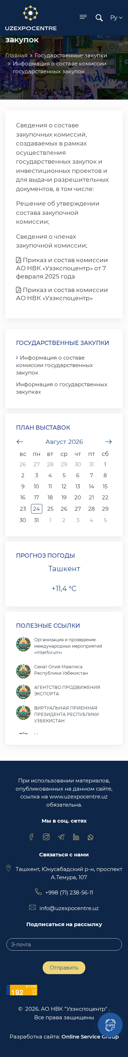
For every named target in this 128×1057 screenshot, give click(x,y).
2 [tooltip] (23, 475)
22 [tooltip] (105, 497)
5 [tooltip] (64, 475)
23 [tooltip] (23, 508)
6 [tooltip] (77, 475)
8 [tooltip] (105, 475)
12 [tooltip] (64, 486)
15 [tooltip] (105, 486)
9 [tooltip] (23, 486)
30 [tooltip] (78, 464)
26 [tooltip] (23, 464)
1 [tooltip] (105, 464)
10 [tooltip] (36, 486)
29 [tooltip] (64, 464)
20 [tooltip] (77, 497)
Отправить (64, 968)
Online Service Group (90, 1036)
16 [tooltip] (22, 497)
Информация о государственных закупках (61, 388)
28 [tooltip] (50, 464)
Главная (16, 55)
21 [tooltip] (91, 497)
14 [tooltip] (91, 486)
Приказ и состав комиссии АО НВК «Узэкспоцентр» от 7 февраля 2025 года (62, 268)
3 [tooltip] (36, 475)
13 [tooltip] (77, 486)
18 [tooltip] (50, 497)
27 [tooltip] (36, 464)
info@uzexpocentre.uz (69, 908)
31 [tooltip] (91, 464)
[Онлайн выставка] (110, 1025)
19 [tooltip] (64, 497)
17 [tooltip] (36, 497)
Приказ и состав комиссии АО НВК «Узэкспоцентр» (62, 294)
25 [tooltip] (50, 508)
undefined (19, 441)
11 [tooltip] (50, 486)
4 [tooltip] (50, 475)
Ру (114, 17)
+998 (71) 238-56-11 (69, 892)
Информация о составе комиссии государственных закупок (54, 365)
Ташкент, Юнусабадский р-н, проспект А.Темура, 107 (69, 873)
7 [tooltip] (91, 475)
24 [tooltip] (36, 508)
